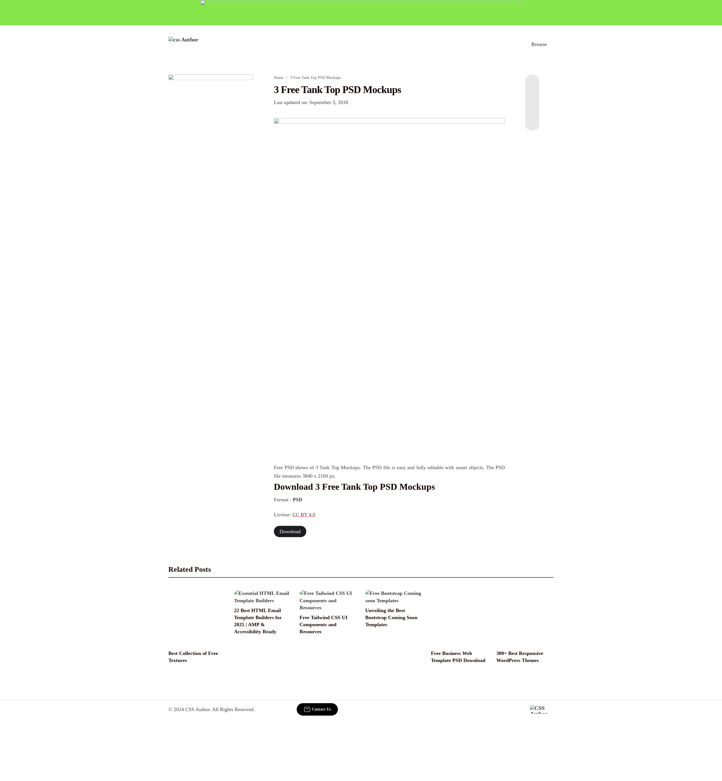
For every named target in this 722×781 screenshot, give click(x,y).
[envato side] (210, 158)
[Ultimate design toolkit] (389, 208)
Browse (539, 44)
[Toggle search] (513, 44)
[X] (532, 119)
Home (278, 78)
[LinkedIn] (532, 97)
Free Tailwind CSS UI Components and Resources (323, 624)
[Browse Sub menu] (552, 44)
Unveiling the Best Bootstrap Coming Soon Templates (391, 617)
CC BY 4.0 (303, 514)
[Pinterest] (532, 108)
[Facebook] (532, 85)
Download (290, 531)
